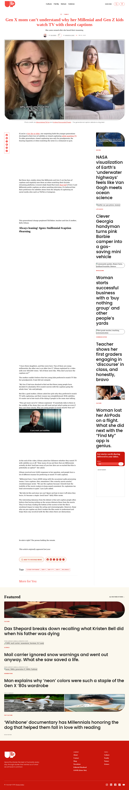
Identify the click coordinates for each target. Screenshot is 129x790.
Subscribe (108, 4)
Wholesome (100, 270)
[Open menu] (122, 4)
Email (99, 461)
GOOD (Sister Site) (80, 770)
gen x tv (51, 569)
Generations (8, 673)
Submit (122, 465)
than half (63, 185)
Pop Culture (8, 715)
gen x (44, 569)
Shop (75, 761)
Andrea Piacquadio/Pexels (62, 122)
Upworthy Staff (69, 35)
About (75, 755)
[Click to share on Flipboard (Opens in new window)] (7, 145)
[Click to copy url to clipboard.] (7, 151)
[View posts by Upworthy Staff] (60, 35)
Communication (101, 337)
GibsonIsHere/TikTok (42, 122)
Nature (63, 4)
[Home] (61, 14)
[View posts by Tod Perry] (45, 35)
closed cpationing (33, 569)
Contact (76, 758)
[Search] (116, 4)
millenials (65, 569)
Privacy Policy (20, 785)
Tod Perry (53, 35)
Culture (49, 4)
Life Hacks (99, 209)
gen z (58, 569)
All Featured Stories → (117, 597)
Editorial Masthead (80, 767)
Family (56, 4)
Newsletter (77, 764)
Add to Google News (32, 560)
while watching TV (69, 136)
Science (71, 4)
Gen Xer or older (33, 134)
